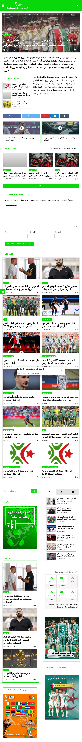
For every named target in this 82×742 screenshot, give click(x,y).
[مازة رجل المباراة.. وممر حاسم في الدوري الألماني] (21, 416)
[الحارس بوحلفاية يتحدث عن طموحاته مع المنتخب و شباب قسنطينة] (21, 268)
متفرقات (6, 669)
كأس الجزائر (10, 14)
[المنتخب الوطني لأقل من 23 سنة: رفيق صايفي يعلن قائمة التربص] (60, 342)
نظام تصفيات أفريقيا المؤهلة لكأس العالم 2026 (17, 675)
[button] (62, 369)
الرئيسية (58, 170)
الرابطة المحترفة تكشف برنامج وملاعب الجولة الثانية (57, 472)
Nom (7, 232)
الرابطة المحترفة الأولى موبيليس (11, 467)
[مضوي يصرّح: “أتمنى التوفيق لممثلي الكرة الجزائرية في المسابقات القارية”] (60, 268)
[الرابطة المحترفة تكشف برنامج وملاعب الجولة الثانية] (60, 453)
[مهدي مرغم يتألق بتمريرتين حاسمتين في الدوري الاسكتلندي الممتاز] (60, 379)
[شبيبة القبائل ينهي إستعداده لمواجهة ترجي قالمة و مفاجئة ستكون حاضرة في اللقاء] (7, 104)
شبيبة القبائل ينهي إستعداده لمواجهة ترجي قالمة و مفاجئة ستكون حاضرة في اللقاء (20, 103)
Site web (57, 232)
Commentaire (11, 206)
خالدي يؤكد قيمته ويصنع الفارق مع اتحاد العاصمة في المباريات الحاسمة (40, 174)
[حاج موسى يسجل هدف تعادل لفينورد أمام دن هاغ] (21, 342)
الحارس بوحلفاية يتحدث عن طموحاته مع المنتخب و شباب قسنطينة (21, 288)
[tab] (55, 149)
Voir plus (41, 186)
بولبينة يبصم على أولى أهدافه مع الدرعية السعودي (19, 398)
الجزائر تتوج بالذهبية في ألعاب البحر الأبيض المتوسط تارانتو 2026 (20, 325)
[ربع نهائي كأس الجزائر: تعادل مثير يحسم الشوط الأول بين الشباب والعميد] (7, 95)
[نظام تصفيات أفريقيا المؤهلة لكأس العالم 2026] (20, 658)
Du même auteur (70, 148)
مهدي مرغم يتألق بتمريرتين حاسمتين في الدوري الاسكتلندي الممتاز (60, 398)
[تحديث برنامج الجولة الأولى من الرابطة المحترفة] (21, 453)
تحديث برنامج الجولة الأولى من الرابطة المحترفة (18, 472)
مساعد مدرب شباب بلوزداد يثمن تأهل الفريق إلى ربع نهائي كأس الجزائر (20, 85)
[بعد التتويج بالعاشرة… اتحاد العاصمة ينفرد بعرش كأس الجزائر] (15, 160)
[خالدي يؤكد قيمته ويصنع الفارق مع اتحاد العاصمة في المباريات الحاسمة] (41, 160)
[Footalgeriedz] (17, 5)
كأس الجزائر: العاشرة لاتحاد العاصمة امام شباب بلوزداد (66, 174)
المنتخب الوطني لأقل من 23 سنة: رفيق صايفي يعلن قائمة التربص (58, 362)
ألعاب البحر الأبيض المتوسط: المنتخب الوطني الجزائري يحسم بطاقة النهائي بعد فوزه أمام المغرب (60, 435)
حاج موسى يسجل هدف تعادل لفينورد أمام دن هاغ (21, 362)
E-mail (33, 232)
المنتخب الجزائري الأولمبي (49, 356)
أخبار (5, 319)
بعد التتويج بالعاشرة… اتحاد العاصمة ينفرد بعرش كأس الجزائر (14, 174)
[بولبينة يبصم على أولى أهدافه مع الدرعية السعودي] (21, 379)
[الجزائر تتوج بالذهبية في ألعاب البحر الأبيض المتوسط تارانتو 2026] (21, 305)
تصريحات (6, 282)
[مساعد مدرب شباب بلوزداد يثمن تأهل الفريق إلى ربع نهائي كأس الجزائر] (7, 86)
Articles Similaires (56, 148)
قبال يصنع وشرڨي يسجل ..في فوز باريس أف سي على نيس (58, 325)
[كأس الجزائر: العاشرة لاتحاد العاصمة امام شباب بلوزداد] (67, 160)
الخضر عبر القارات (47, 319)
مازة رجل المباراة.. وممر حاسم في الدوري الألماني (20, 435)
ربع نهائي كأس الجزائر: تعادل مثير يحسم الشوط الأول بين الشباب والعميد (20, 94)
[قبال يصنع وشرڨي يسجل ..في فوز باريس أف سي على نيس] (60, 305)
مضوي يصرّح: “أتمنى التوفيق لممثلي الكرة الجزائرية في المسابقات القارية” (59, 288)
